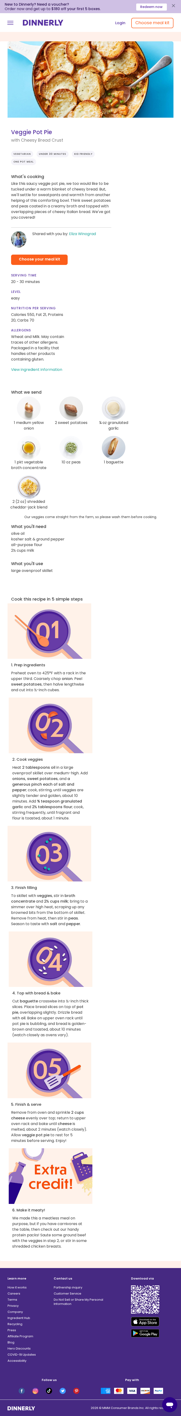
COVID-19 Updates (22, 1354)
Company (15, 1312)
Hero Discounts (19, 1348)
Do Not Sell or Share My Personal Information (78, 1301)
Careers (14, 1293)
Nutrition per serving (33, 308)
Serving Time (24, 275)
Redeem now (151, 6)
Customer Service (67, 1293)
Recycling (15, 1324)
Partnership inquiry (68, 1287)
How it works (17, 1287)
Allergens (21, 330)
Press (12, 1330)
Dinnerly (43, 23)
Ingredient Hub (19, 1318)
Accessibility (17, 1360)
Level (16, 291)
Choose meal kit (152, 23)
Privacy (13, 1305)
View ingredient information (36, 369)
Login (120, 23)
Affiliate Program (20, 1336)
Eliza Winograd (82, 234)
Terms (12, 1299)
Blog (11, 1342)
